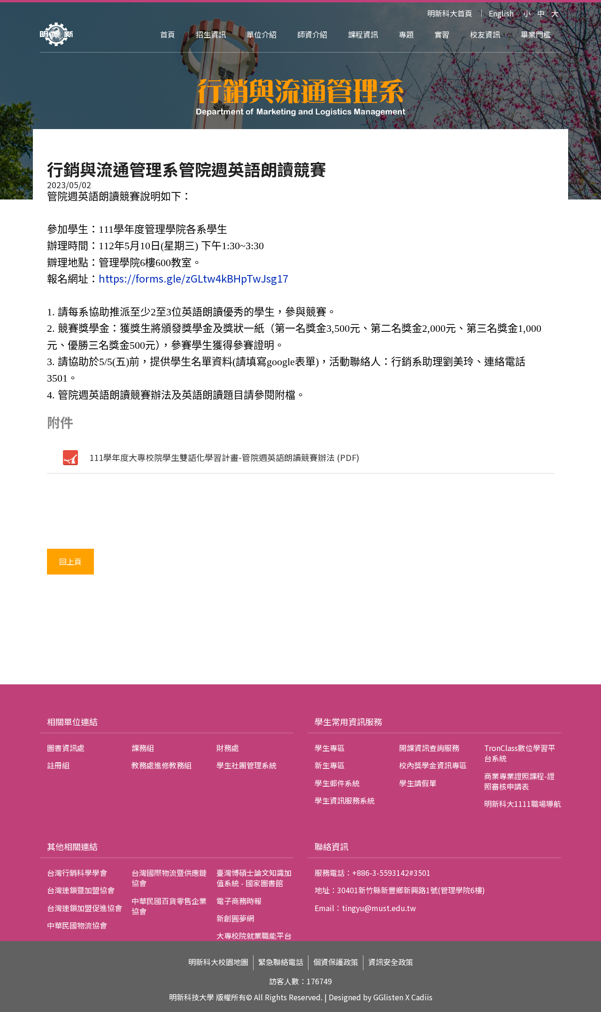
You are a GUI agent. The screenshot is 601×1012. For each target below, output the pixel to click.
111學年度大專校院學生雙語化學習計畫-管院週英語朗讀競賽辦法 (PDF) (224, 457)
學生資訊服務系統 (345, 800)
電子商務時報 (239, 900)
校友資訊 (485, 34)
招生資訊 (211, 34)
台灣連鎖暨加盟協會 (81, 890)
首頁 (167, 34)
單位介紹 (262, 34)
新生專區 (330, 765)
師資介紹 (312, 34)
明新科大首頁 (449, 13)
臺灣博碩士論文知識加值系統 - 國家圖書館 (254, 878)
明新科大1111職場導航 (522, 803)
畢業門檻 (536, 34)
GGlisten (388, 997)
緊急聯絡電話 (280, 962)
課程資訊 (363, 34)
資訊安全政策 (390, 962)
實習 (441, 34)
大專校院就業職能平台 (254, 935)
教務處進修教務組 (161, 765)
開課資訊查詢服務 (429, 747)
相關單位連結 (72, 721)
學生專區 (330, 747)
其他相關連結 (72, 846)
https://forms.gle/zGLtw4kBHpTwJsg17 (193, 277)
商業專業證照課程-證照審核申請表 (519, 781)
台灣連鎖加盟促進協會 (84, 907)
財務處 (227, 747)
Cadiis (421, 997)
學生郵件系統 (337, 783)
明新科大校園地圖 (218, 962)
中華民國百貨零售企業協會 (169, 906)
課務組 (142, 747)
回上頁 (70, 561)
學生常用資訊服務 (348, 721)
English (501, 13)
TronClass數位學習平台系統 (519, 753)
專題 (406, 34)
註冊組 (58, 765)
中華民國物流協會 (77, 925)
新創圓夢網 (235, 918)
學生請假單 (418, 783)
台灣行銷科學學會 (77, 872)
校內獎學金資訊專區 (433, 765)
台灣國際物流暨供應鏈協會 (169, 878)
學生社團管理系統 (246, 765)
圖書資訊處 (66, 747)
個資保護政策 (335, 962)
